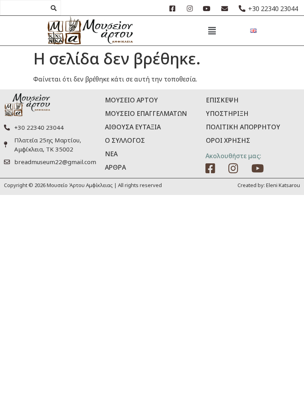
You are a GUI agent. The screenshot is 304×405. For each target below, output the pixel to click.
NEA (111, 154)
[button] (211, 30)
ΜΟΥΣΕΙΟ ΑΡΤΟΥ (131, 100)
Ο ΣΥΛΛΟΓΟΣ (125, 140)
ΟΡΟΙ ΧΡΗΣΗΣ (228, 140)
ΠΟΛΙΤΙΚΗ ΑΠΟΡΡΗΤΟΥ (243, 127)
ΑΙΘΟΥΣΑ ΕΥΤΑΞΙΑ (133, 127)
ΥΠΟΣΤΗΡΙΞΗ (227, 113)
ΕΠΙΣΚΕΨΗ (222, 100)
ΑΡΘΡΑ (115, 167)
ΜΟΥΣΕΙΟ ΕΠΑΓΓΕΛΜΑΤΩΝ (146, 113)
